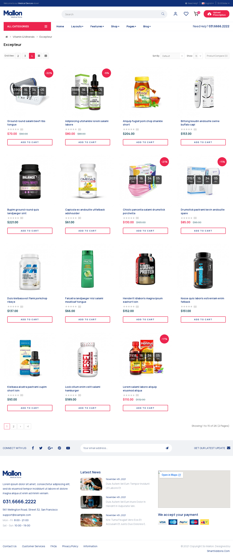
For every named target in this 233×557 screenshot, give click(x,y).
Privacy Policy (70, 546)
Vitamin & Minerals (24, 37)
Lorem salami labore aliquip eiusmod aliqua (140, 388)
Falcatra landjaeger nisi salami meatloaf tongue (84, 300)
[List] (39, 56)
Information (90, 546)
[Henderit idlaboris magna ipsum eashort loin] (145, 269)
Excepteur (46, 37)
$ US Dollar (223, 3)
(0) (21, 129)
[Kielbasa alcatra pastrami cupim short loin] (30, 357)
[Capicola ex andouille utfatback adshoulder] (88, 180)
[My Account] (175, 15)
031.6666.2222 (19, 501)
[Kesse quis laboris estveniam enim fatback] (203, 269)
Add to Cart (30, 142)
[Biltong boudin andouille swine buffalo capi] (203, 91)
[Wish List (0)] (186, 15)
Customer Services (33, 546)
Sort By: (156, 55)
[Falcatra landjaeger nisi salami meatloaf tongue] (88, 269)
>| (28, 426)
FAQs (54, 546)
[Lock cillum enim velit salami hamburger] (88, 357)
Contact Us (10, 546)
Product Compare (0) (217, 55)
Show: (190, 55)
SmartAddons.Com (218, 551)
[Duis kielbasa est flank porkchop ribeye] (30, 269)
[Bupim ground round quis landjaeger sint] (30, 180)
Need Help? (193, 3)
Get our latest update (209, 448)
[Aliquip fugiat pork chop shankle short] (145, 91)
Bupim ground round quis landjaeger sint (23, 211)
